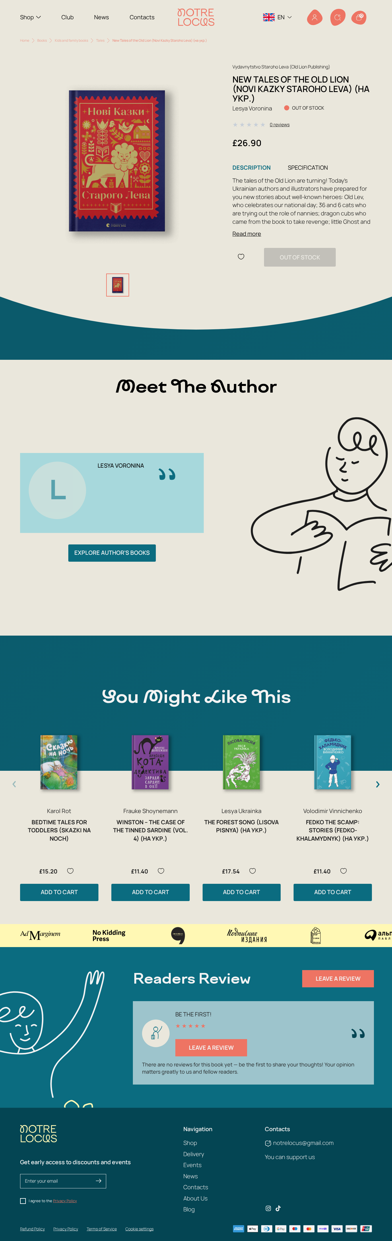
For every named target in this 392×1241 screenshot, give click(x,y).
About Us (195, 1198)
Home (24, 40)
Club (67, 17)
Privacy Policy (65, 1200)
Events (192, 1165)
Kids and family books (71, 40)
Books (42, 40)
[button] (378, 784)
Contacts (142, 17)
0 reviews (280, 124)
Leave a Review (338, 978)
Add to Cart (59, 892)
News (101, 17)
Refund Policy (32, 1229)
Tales (100, 40)
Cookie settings (139, 1229)
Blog (189, 1209)
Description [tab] (251, 167)
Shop (27, 17)
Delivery (193, 1154)
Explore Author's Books (112, 553)
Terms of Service (102, 1229)
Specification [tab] (308, 167)
